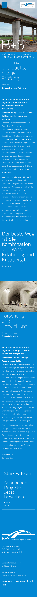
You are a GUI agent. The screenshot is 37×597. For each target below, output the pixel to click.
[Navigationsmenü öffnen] (4, 5)
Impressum (21, 581)
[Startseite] (27, 5)
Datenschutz (7, 581)
